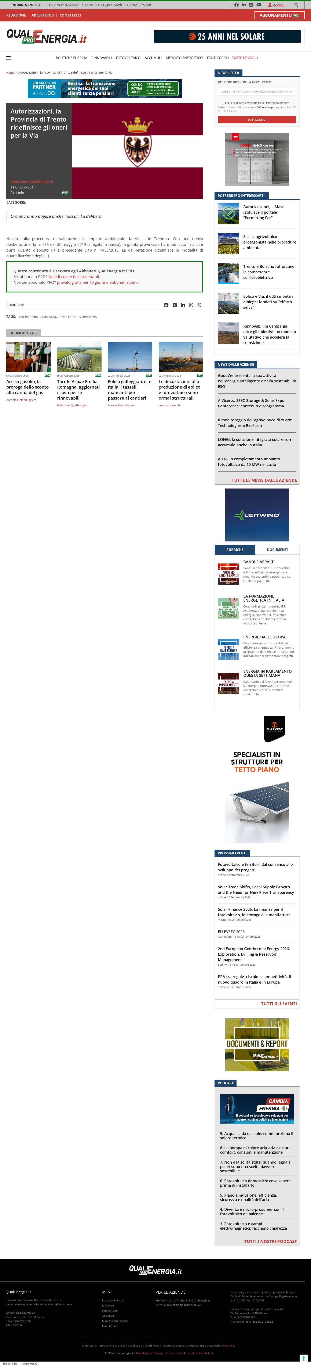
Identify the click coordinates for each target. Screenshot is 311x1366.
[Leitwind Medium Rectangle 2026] (257, 515)
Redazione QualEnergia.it (32, 181)
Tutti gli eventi (279, 1003)
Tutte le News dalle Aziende (264, 480)
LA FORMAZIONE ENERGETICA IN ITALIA (263, 598)
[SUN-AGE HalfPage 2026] (257, 780)
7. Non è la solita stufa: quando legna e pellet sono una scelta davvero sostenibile (255, 1167)
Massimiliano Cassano (122, 405)
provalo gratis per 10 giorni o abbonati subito (97, 282)
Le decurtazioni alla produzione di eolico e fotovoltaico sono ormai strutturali (179, 390)
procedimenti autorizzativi (37, 317)
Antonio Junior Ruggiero (21, 400)
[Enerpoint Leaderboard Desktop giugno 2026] (227, 36)
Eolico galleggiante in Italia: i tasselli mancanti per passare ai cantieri (129, 390)
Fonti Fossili (218, 57)
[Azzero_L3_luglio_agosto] (105, 88)
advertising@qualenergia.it (184, 1304)
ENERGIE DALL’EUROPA (264, 637)
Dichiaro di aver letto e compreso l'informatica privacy (257, 102)
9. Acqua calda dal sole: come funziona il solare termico (256, 1135)
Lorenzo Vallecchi (169, 405)
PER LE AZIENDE (171, 1292)
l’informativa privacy (268, 107)
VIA (94, 317)
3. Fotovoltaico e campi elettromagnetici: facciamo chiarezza (253, 1226)
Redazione (16, 15)
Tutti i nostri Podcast (270, 1241)
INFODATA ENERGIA (26, 5)
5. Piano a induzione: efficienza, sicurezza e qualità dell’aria (248, 1197)
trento (86, 317)
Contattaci (70, 15)
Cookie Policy (174, 1353)
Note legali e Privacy (149, 1353)
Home (10, 72)
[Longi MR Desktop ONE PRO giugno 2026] (257, 159)
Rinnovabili (101, 57)
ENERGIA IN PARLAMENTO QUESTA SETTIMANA (267, 673)
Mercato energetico (184, 57)
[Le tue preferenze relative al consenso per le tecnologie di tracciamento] (304, 1359)
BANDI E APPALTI (259, 562)
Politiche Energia (71, 57)
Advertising (43, 15)
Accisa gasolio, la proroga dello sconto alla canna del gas (27, 387)
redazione (227, 1345)
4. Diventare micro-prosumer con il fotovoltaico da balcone (252, 1211)
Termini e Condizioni (199, 1353)
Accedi (279, 4)
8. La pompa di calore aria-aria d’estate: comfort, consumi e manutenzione (256, 1150)
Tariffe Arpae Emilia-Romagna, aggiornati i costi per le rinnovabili (78, 390)
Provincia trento (69, 317)
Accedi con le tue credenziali (73, 276)
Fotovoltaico (128, 57)
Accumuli (153, 57)
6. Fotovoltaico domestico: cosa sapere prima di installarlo (255, 1183)
